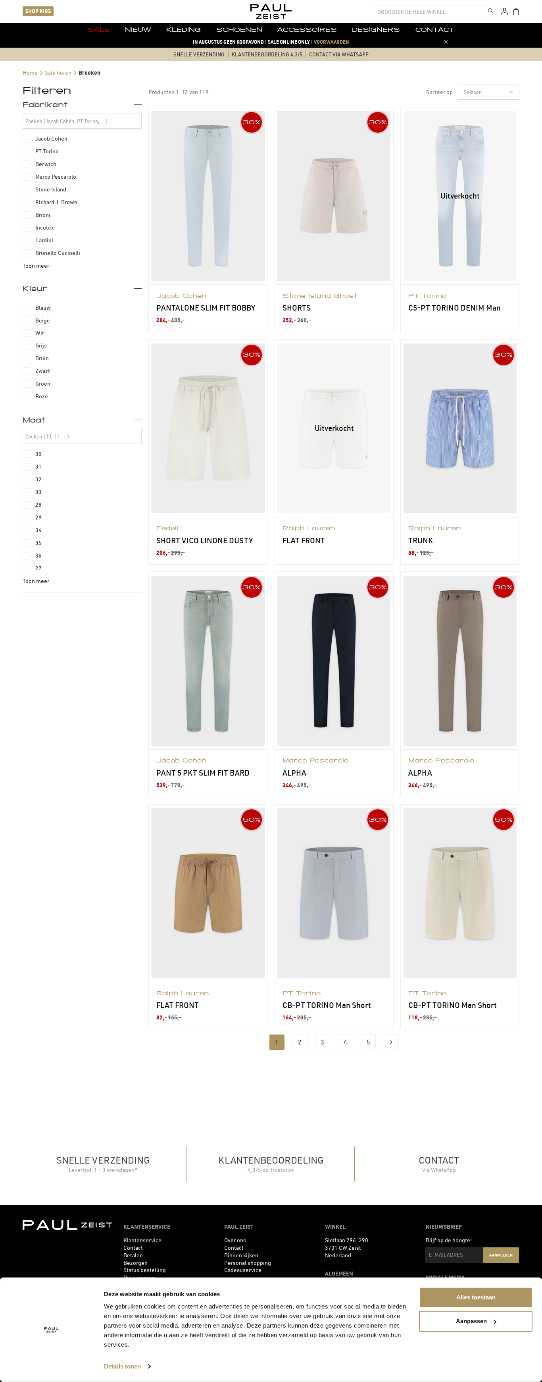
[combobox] (429, 11)
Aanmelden (501, 1255)
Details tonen (122, 1366)
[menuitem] (98, 30)
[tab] (82, 105)
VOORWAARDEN (331, 42)
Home (30, 72)
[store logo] (271, 11)
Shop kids (38, 11)
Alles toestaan (476, 1297)
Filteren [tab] (47, 90)
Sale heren (58, 72)
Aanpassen (471, 1321)
